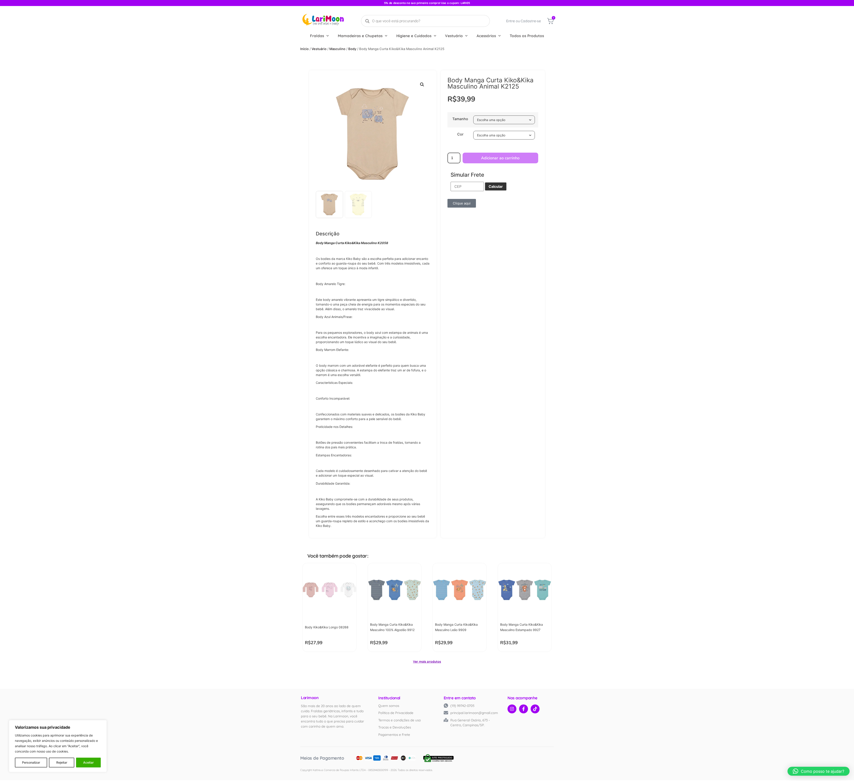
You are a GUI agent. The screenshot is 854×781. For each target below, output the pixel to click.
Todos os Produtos (527, 35)
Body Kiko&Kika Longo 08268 (326, 627)
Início (304, 49)
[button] (422, 85)
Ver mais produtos (427, 662)
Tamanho (460, 119)
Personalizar (31, 762)
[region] (58, 746)
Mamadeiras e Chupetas (360, 35)
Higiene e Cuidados (413, 35)
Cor (460, 134)
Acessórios (486, 35)
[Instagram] (512, 708)
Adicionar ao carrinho (500, 158)
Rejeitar (61, 762)
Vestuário (454, 35)
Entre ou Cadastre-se (523, 21)
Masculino (337, 49)
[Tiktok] (535, 708)
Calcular (496, 186)
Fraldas (317, 35)
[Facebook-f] (523, 708)
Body (352, 49)
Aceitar (88, 762)
